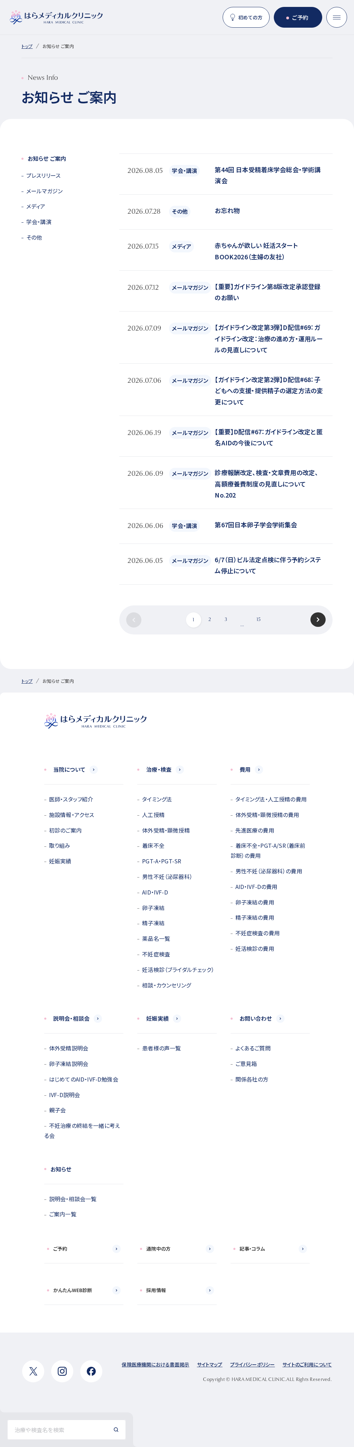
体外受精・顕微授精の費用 (267, 814)
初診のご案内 (65, 830)
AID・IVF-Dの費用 (256, 886)
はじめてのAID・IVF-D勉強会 (83, 1079)
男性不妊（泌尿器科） (167, 876)
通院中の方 (158, 1248)
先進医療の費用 (254, 830)
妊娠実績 (60, 861)
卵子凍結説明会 (68, 1063)
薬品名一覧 (156, 938)
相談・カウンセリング (166, 985)
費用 (245, 769)
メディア (36, 206)
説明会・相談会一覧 (72, 1199)
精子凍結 (153, 923)
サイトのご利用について (307, 1364)
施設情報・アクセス (71, 814)
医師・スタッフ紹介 (71, 799)
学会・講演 (39, 221)
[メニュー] (336, 17)
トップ (26, 46)
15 (259, 620)
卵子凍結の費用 (254, 902)
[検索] (116, 1430)
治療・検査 (158, 769)
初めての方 (250, 17)
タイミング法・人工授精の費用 (271, 799)
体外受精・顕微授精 (165, 830)
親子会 (57, 1110)
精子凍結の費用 (254, 917)
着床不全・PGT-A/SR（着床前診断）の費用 (268, 850)
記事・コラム (252, 1248)
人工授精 (153, 814)
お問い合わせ (256, 1018)
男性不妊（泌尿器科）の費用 (268, 871)
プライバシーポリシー (252, 1364)
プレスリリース (43, 175)
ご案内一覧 (62, 1214)
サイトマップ (210, 1364)
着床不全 (153, 845)
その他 (34, 237)
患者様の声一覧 (161, 1048)
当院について (69, 769)
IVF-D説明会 (64, 1095)
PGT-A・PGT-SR (161, 861)
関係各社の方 (252, 1079)
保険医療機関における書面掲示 (155, 1364)
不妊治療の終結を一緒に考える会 (82, 1130)
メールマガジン (44, 191)
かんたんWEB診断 (72, 1290)
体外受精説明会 (68, 1048)
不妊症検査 (156, 954)
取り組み (60, 845)
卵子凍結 (153, 907)
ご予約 (300, 17)
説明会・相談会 (71, 1018)
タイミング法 (157, 799)
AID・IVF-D (155, 892)
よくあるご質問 (253, 1048)
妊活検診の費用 (254, 948)
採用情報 (156, 1290)
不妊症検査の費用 (257, 933)
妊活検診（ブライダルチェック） (178, 969)
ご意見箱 (246, 1063)
